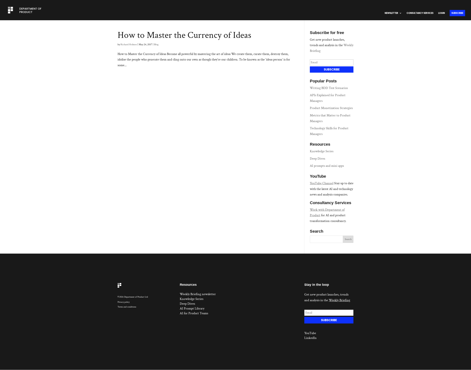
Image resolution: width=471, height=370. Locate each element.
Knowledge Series (321, 151)
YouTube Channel (321, 183)
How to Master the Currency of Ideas (184, 35)
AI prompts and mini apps (327, 166)
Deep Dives (317, 158)
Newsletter (391, 13)
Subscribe (457, 13)
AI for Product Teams (194, 313)
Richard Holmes (129, 44)
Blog (156, 44)
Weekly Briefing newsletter (198, 294)
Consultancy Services (420, 13)
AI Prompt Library (192, 308)
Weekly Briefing (339, 300)
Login (441, 13)
